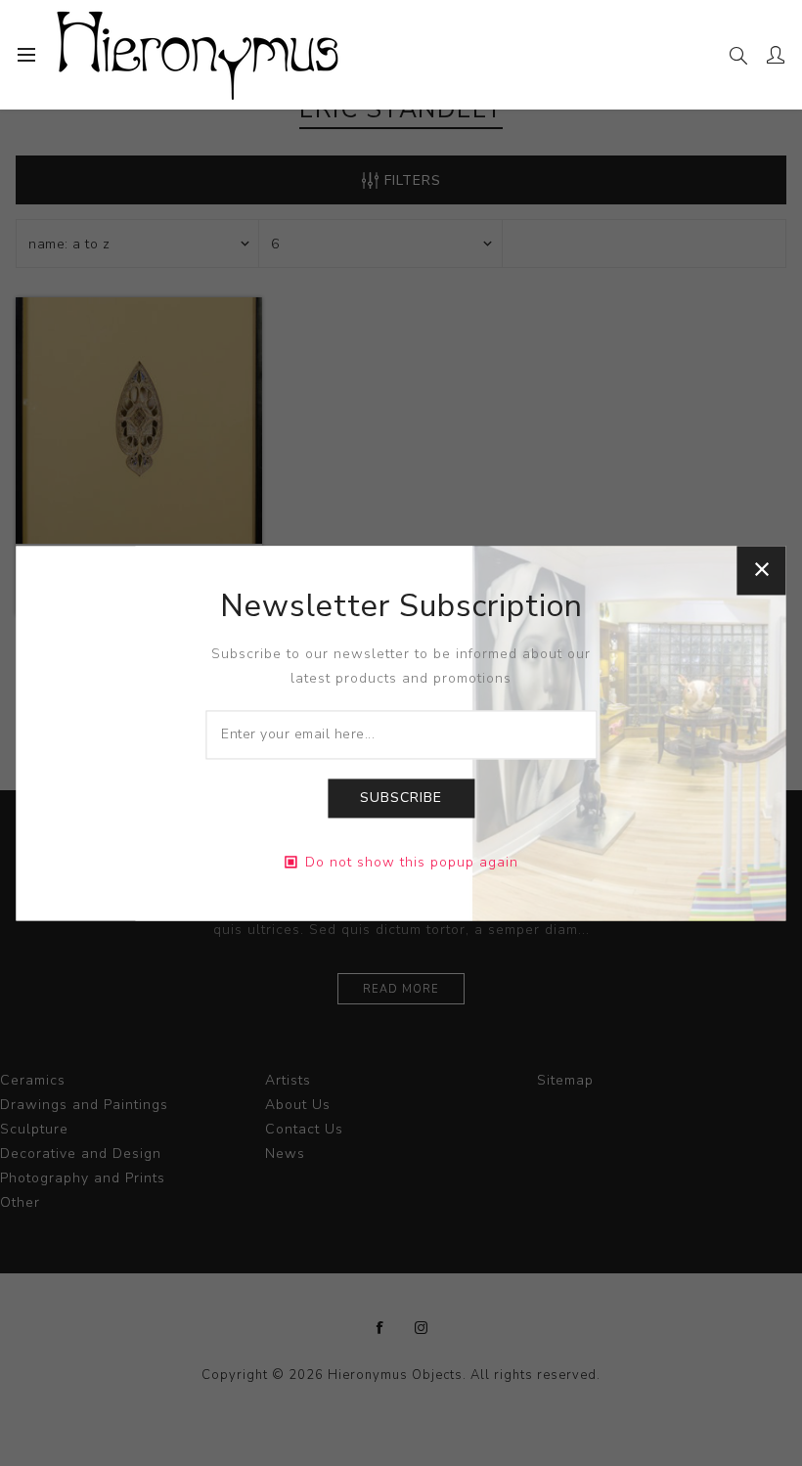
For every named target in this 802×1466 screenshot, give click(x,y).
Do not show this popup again (411, 862)
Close (761, 570)
